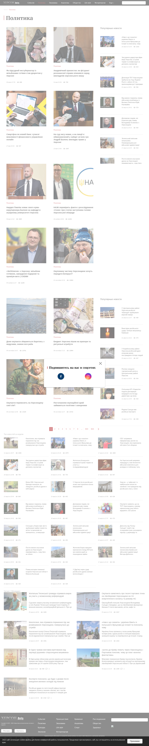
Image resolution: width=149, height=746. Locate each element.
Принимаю (135, 741)
